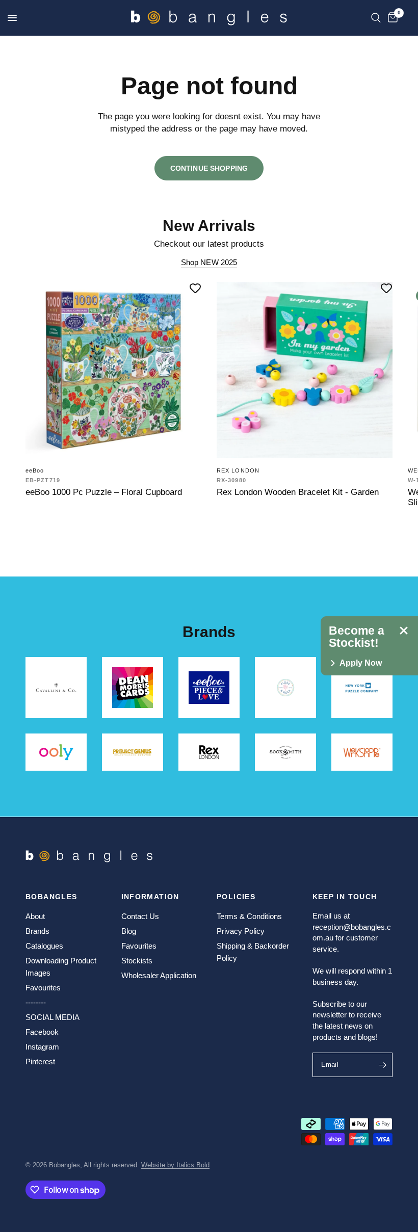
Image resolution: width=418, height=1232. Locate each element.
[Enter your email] (382, 1065)
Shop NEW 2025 (209, 262)
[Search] (376, 18)
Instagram (42, 1046)
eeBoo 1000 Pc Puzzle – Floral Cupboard (103, 491)
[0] (391, 18)
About (35, 916)
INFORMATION (150, 896)
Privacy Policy (241, 931)
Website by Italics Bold (175, 1165)
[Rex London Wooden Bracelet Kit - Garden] (305, 370)
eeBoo (34, 470)
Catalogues (44, 945)
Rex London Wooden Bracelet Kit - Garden (298, 491)
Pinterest (40, 1061)
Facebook (42, 1032)
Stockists (136, 960)
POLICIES (236, 896)
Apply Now (360, 663)
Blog (128, 931)
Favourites (43, 987)
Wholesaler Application (158, 975)
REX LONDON (238, 470)
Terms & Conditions (249, 916)
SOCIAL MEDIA (52, 1017)
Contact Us (140, 916)
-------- (35, 1002)
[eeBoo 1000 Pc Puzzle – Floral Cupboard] (113, 370)
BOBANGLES (51, 896)
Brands (37, 931)
